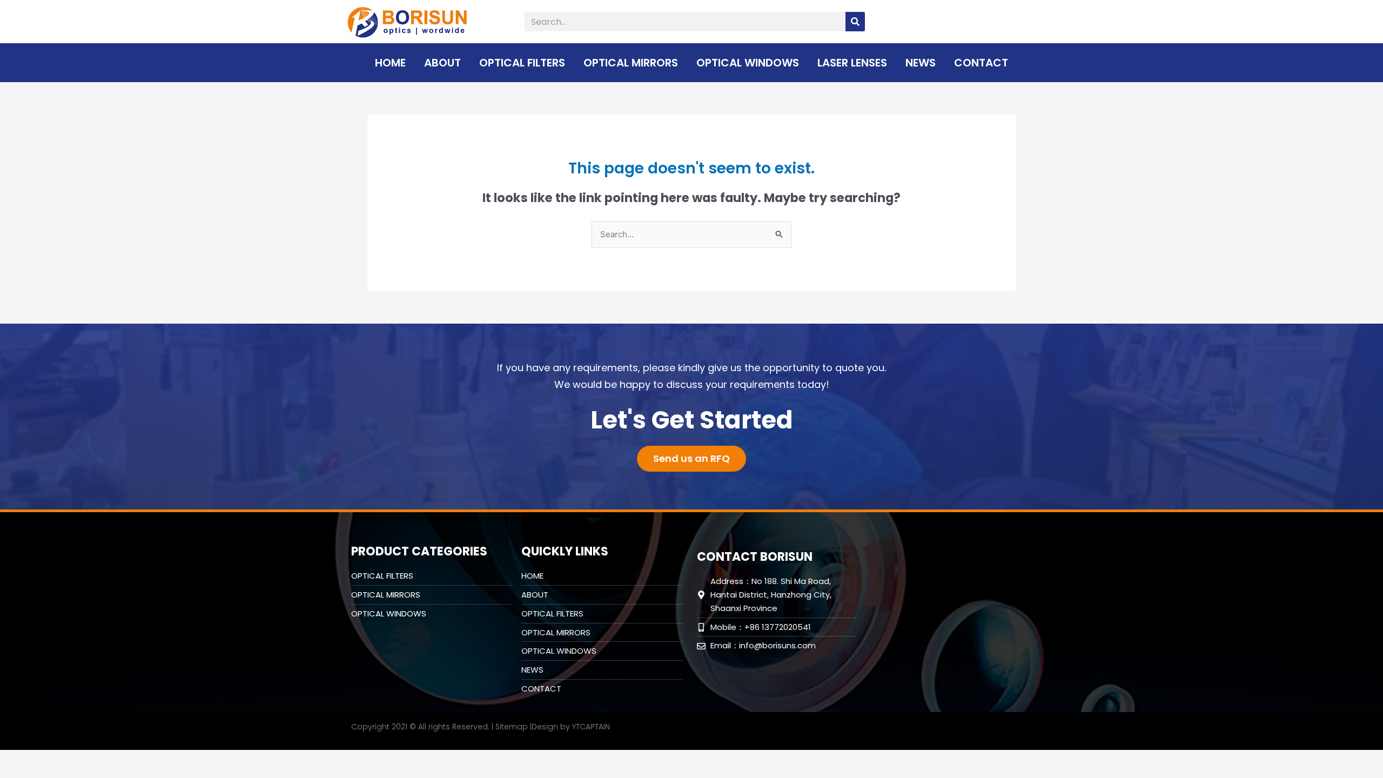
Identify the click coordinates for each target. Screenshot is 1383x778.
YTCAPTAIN (591, 726)
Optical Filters (522, 62)
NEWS (920, 62)
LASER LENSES (852, 62)
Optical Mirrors (630, 62)
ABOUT (442, 62)
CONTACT (981, 62)
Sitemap (511, 726)
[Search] (855, 21)
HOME (390, 62)
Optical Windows (747, 62)
